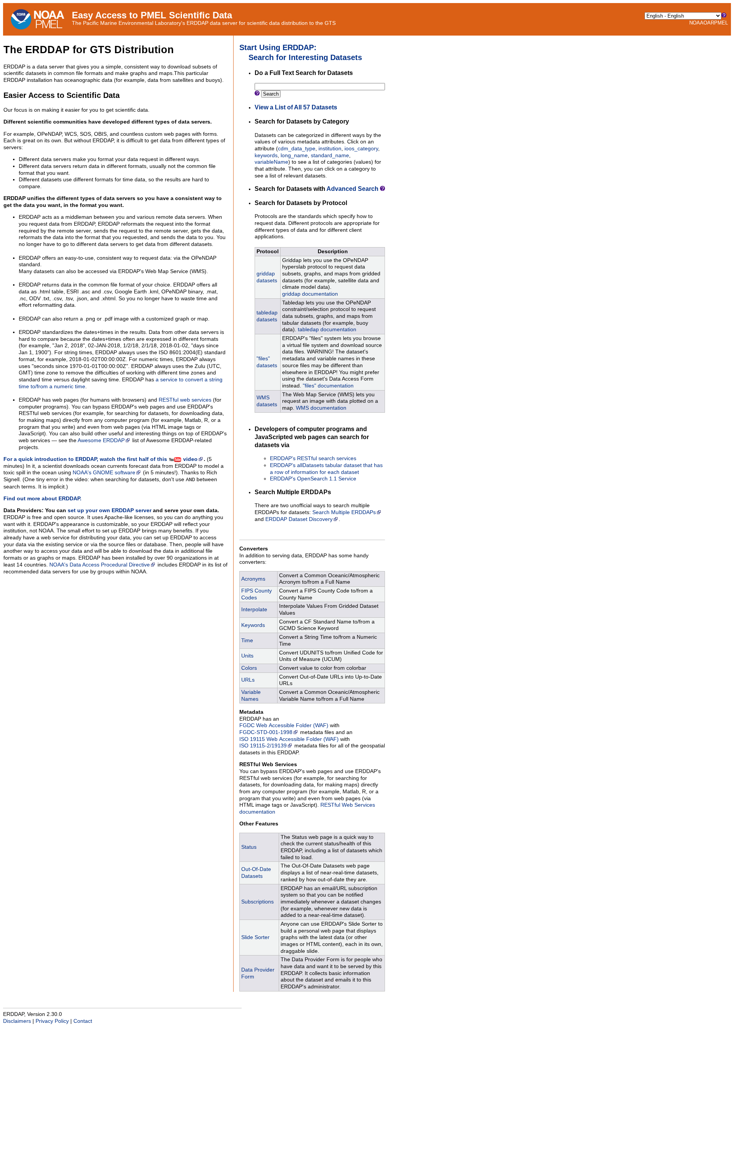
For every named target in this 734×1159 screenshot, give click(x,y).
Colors (249, 668)
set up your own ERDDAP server (109, 510)
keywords (266, 155)
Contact (82, 1021)
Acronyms (253, 579)
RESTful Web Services (268, 764)
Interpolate (254, 609)
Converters (253, 549)
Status (249, 847)
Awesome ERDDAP (101, 440)
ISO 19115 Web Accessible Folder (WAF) (289, 739)
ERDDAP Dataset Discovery (299, 519)
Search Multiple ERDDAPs (344, 512)
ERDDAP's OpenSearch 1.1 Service (313, 479)
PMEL (721, 23)
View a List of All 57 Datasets (296, 107)
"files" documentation (328, 386)
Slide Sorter (255, 937)
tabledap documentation (327, 329)
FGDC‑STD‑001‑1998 (265, 732)
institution (329, 148)
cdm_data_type (296, 148)
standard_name (330, 155)
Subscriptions (257, 902)
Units (247, 656)
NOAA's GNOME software (104, 472)
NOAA (696, 23)
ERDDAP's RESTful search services (313, 458)
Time (247, 640)
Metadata (251, 712)
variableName (271, 162)
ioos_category (361, 148)
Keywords (253, 625)
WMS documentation (321, 408)
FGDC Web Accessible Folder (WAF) (283, 725)
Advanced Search (352, 189)
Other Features (258, 824)
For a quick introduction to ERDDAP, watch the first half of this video (100, 459)
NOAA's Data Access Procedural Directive (99, 565)
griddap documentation (310, 294)
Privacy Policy (52, 1021)
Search (271, 94)
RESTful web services (185, 400)
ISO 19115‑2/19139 (263, 746)
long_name (294, 155)
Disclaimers (17, 1021)
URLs (248, 680)
